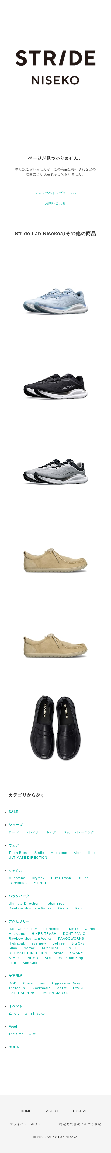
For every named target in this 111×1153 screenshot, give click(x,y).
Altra (78, 853)
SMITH (72, 948)
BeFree (59, 943)
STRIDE (40, 883)
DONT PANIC (74, 934)
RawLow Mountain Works (30, 908)
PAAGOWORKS (71, 938)
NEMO (32, 958)
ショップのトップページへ (55, 193)
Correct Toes (34, 983)
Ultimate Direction (24, 903)
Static (39, 853)
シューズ (16, 825)
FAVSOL (80, 988)
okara (59, 953)
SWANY (76, 953)
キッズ (51, 832)
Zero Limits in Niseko (27, 1013)
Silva (13, 948)
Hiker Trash (61, 878)
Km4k (73, 929)
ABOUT (52, 1111)
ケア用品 (16, 976)
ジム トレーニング (79, 832)
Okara (63, 908)
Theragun (17, 988)
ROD (13, 983)
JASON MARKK (55, 993)
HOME (26, 1111)
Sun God (30, 963)
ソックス (16, 871)
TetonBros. (50, 948)
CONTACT (81, 1111)
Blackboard (41, 988)
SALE (13, 812)
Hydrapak (17, 943)
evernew (39, 943)
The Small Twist (22, 1034)
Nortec (29, 948)
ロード (14, 832)
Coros (90, 929)
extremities (18, 883)
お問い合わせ (55, 203)
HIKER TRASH (44, 934)
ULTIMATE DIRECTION (28, 858)
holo (12, 963)
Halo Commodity (23, 929)
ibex (92, 853)
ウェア (14, 845)
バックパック (19, 896)
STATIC (15, 958)
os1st (62, 988)
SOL (48, 958)
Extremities (53, 929)
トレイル (33, 832)
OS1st (83, 878)
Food (13, 1026)
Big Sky (77, 943)
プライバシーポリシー (27, 1124)
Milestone (59, 853)
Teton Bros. (18, 853)
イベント (16, 1006)
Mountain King (70, 958)
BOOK (14, 1047)
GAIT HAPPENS (22, 993)
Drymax (38, 878)
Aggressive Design (67, 983)
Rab (78, 908)
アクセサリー (19, 921)
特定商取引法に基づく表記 (80, 1124)
